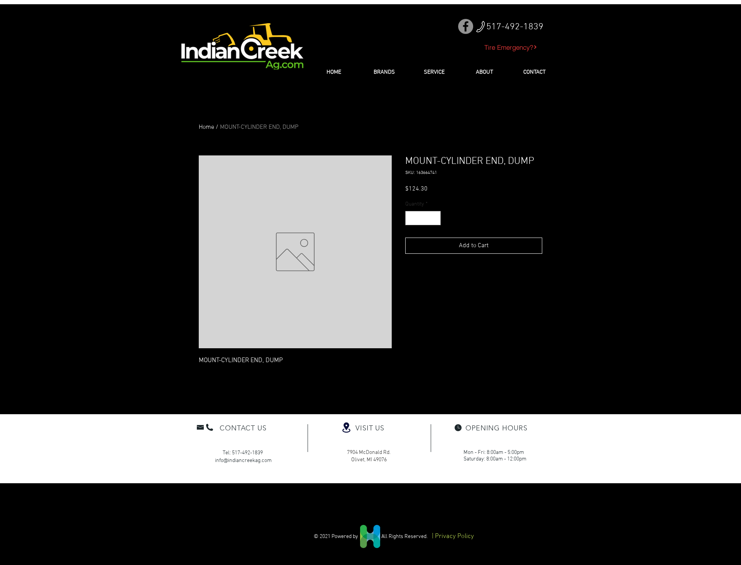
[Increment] (435, 218)
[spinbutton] (423, 218)
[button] (384, 72)
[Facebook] (465, 26)
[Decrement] (411, 218)
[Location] (346, 427)
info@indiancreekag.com (243, 460)
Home (206, 127)
